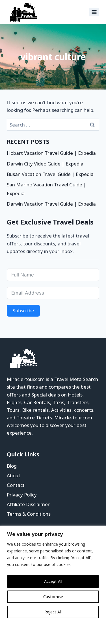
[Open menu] (94, 12)
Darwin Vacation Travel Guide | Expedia (51, 204)
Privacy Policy (22, 494)
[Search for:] (53, 124)
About (13, 475)
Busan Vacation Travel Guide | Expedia (50, 174)
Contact (16, 485)
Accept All (53, 581)
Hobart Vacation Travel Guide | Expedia (51, 153)
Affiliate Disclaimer (28, 504)
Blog (12, 466)
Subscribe (23, 311)
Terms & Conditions (29, 514)
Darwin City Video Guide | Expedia (45, 163)
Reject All (53, 612)
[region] (53, 574)
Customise (53, 596)
